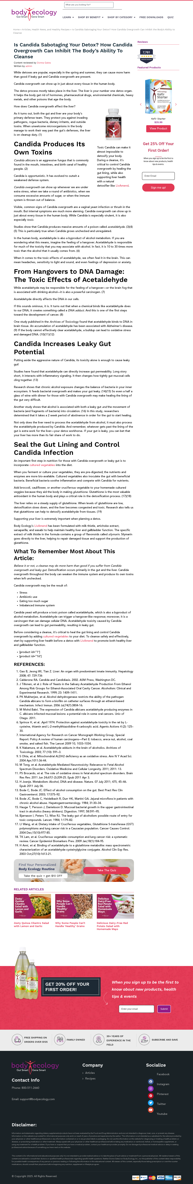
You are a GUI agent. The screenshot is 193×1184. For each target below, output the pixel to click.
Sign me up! (158, 187)
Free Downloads (151, 17)
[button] (176, 104)
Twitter (161, 1104)
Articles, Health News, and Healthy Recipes (46, 29)
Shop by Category (120, 17)
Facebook (163, 1074)
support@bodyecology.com (37, 1099)
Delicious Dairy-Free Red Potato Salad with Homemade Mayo (112, 926)
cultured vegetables (42, 465)
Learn (67, 17)
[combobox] (88, 5)
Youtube (162, 1114)
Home (16, 29)
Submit (164, 1009)
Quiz (170, 17)
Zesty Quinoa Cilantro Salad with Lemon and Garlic (31, 924)
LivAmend (122, 185)
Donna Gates (44, 62)
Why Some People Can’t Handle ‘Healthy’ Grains (70, 924)
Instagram (163, 1084)
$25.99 (158, 122)
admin (29, 66)
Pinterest (163, 1094)
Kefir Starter (158, 118)
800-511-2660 (30, 1088)
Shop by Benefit (89, 17)
